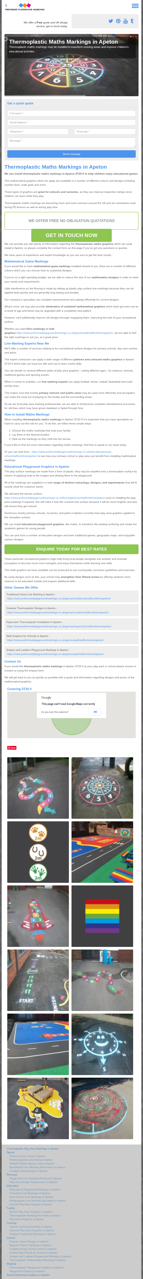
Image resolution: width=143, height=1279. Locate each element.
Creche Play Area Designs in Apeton (30, 1204)
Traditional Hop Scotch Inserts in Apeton (33, 1248)
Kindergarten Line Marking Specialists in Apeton (37, 1200)
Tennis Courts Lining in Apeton (27, 1156)
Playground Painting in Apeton (27, 1271)
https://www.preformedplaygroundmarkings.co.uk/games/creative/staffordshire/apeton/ (58, 612)
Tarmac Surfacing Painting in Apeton (30, 1226)
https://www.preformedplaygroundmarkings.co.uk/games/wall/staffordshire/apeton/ (64, 332)
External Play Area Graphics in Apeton (31, 1230)
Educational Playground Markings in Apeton (35, 1189)
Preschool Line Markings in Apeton (29, 1193)
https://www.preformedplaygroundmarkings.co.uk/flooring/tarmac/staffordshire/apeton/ (55, 497)
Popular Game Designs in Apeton (29, 1241)
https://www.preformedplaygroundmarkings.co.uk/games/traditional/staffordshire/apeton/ (59, 598)
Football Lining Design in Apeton (28, 1170)
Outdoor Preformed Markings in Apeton (32, 1234)
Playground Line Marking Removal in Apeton (35, 1178)
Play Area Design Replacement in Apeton (33, 1182)
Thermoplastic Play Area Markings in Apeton (33, 1148)
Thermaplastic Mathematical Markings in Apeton (37, 1260)
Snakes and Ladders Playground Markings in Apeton (40, 1256)
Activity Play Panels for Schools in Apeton (33, 1252)
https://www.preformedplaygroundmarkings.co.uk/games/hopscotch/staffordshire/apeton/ (59, 626)
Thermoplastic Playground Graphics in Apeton (36, 1267)
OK (95, 711)
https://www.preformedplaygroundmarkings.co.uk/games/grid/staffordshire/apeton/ (55, 654)
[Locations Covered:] (6, 5)
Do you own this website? (55, 712)
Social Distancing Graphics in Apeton (28, 1274)
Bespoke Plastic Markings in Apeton (30, 1245)
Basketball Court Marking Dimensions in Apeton (37, 1167)
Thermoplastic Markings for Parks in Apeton (35, 1215)
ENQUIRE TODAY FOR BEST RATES (71, 549)
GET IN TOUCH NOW (71, 235)
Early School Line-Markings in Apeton (31, 1196)
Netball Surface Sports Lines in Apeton (32, 1163)
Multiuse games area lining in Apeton (31, 1159)
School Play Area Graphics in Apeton (31, 1211)
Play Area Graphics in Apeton (26, 1219)
